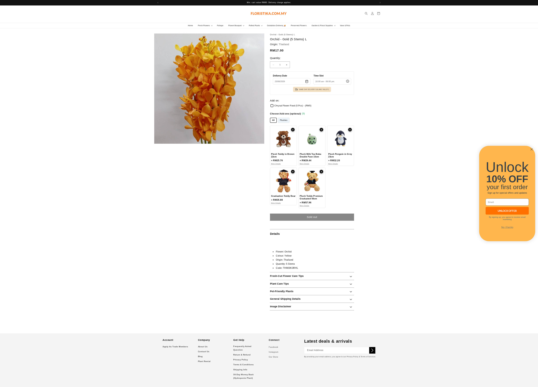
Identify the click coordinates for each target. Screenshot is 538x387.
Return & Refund (242, 355)
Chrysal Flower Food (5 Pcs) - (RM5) (292, 106)
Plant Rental (204, 361)
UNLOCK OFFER (507, 210)
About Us (203, 346)
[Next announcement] (380, 2)
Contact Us (203, 351)
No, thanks (507, 227)
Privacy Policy (240, 360)
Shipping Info (240, 369)
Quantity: (275, 58)
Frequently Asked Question (242, 348)
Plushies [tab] (283, 120)
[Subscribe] (372, 350)
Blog (200, 356)
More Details (276, 164)
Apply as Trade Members (175, 346)
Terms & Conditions (243, 364)
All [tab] (273, 120)
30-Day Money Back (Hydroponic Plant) (243, 376)
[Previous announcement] (158, 2)
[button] (205, 25)
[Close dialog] (531, 149)
